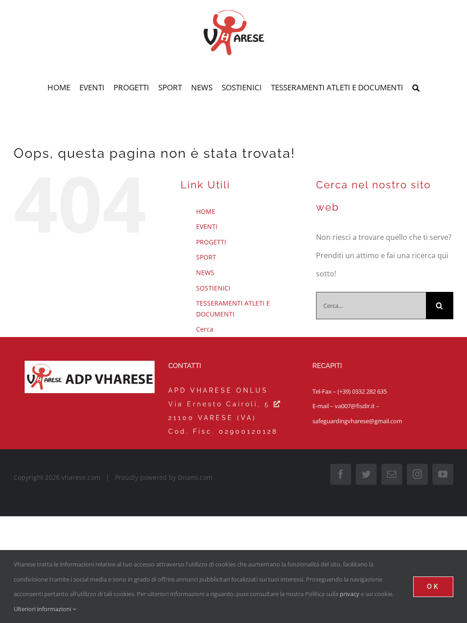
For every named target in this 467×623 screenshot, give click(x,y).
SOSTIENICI (213, 288)
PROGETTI (211, 242)
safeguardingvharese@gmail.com (357, 421)
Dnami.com (195, 477)
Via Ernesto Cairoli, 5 (221, 404)
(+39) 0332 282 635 (362, 391)
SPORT (206, 257)
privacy (349, 594)
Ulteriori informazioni (43, 609)
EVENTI (207, 226)
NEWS (205, 272)
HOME (205, 211)
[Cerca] (416, 88)
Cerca (204, 329)
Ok (433, 586)
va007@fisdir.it (355, 406)
